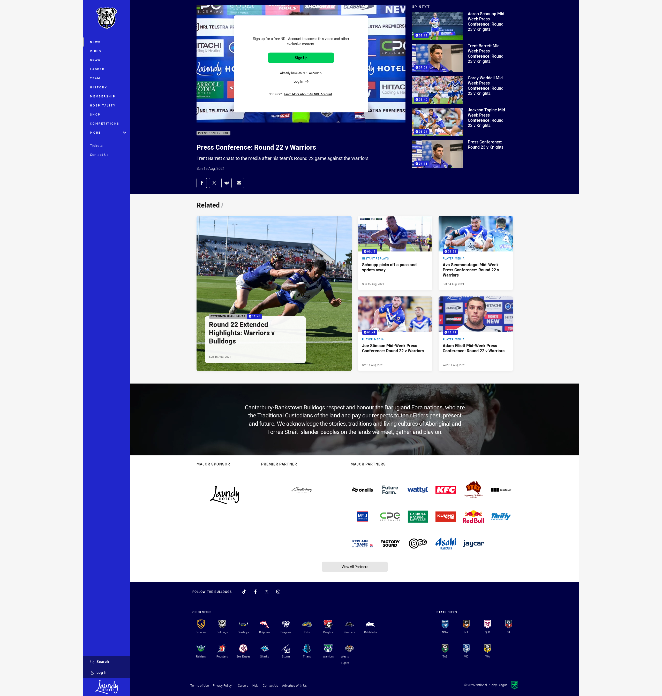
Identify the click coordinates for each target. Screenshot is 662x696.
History (98, 87)
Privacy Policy (222, 685)
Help (255, 685)
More (95, 132)
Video (96, 51)
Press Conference (213, 133)
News (95, 42)
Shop (95, 114)
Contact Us (99, 154)
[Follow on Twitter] (267, 591)
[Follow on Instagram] (278, 591)
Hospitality (103, 105)
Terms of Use (199, 685)
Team (95, 78)
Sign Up (301, 57)
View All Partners (355, 566)
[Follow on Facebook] (255, 591)
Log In (102, 672)
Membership (103, 96)
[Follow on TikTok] (244, 591)
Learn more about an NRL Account (308, 94)
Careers (243, 685)
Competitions (104, 123)
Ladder (97, 69)
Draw (95, 60)
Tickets (96, 145)
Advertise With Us (294, 685)
